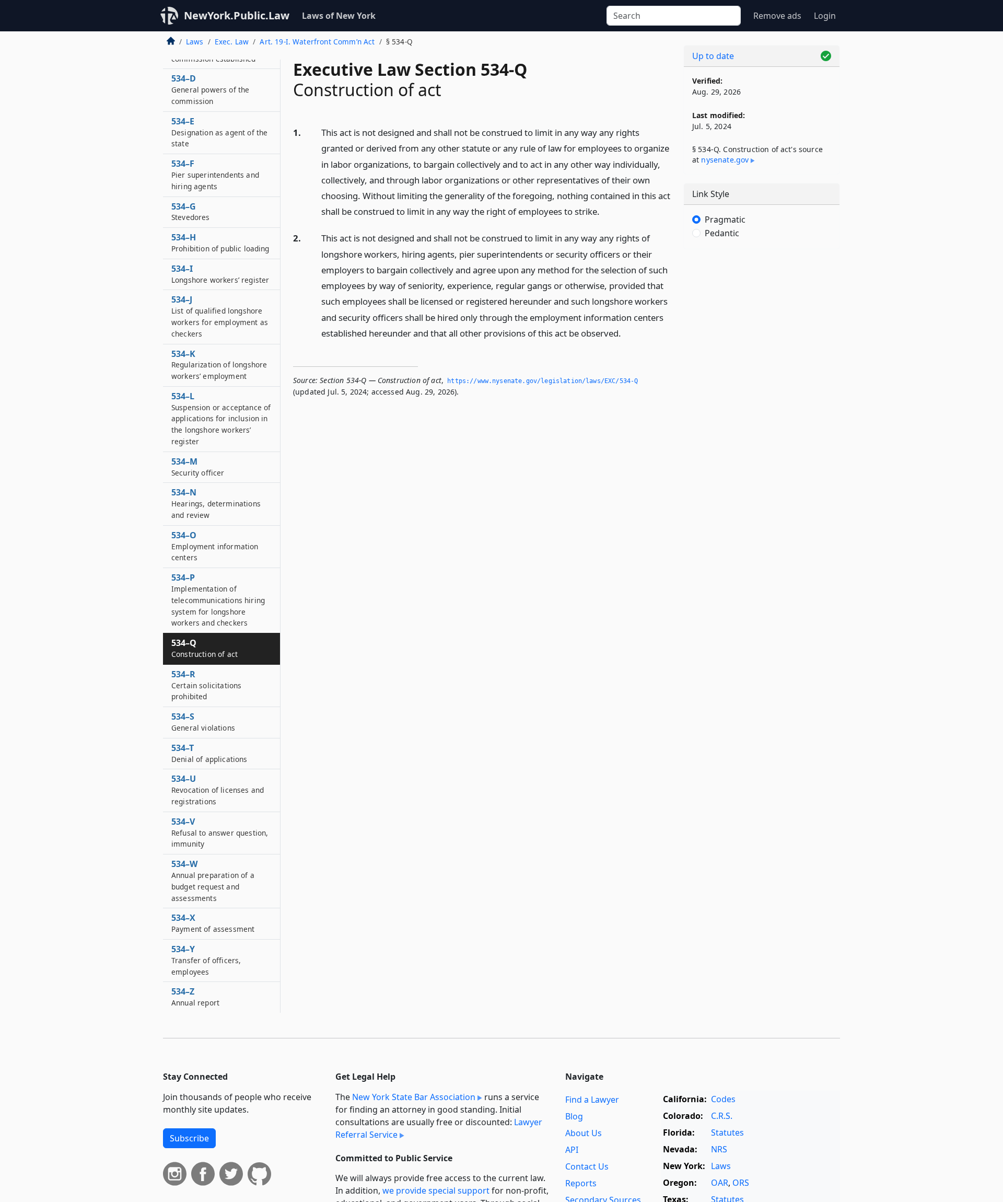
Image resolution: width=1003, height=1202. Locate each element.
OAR (719, 1182)
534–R (206, 685)
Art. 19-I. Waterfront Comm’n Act (317, 42)
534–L (221, 418)
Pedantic (722, 233)
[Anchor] (605, 210)
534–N (216, 503)
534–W (212, 880)
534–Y (206, 960)
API (571, 1149)
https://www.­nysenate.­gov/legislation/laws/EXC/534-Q (542, 381)
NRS (719, 1149)
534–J (219, 316)
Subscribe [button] (189, 1138)
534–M (198, 467)
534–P (218, 600)
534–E (219, 132)
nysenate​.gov (725, 160)
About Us (583, 1133)
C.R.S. (721, 1116)
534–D (210, 89)
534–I (220, 274)
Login (825, 15)
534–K (219, 365)
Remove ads (777, 15)
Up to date (713, 56)
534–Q (204, 648)
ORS (740, 1182)
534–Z (195, 997)
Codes (723, 1099)
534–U (217, 789)
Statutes (727, 1132)
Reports (581, 1183)
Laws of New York (339, 15)
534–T (209, 753)
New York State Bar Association (413, 1097)
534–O (215, 546)
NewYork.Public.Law (236, 15)
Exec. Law (232, 42)
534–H (220, 242)
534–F (215, 174)
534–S (203, 722)
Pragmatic (725, 219)
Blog (574, 1116)
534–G (190, 212)
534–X (212, 923)
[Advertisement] (761, 420)
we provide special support (435, 1190)
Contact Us (587, 1166)
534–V (219, 832)
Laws (195, 42)
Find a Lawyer (592, 1099)
